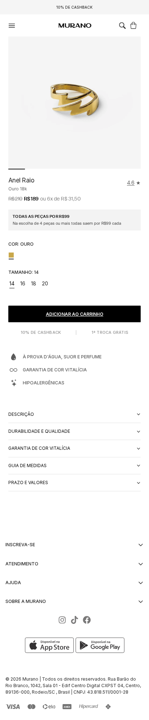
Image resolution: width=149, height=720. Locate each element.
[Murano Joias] (74, 26)
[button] (122, 25)
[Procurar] (122, 25)
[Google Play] (100, 645)
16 (23, 284)
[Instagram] (62, 620)
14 (13, 284)
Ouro (11, 255)
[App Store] (50, 645)
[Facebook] (87, 620)
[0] (134, 25)
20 (46, 284)
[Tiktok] (74, 620)
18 (34, 284)
